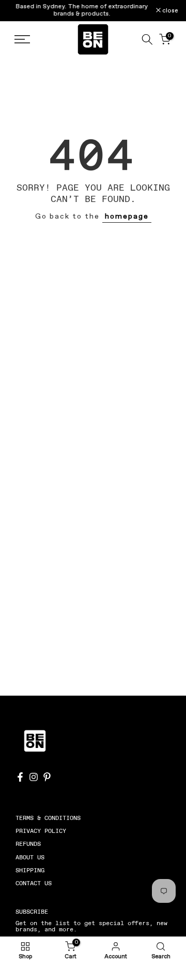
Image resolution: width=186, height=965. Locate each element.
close (169, 11)
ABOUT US (30, 857)
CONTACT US (34, 883)
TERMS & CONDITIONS (48, 818)
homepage (127, 216)
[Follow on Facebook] (20, 777)
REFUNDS (28, 844)
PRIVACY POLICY (41, 831)
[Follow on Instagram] (33, 777)
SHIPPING (30, 870)
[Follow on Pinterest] (47, 777)
